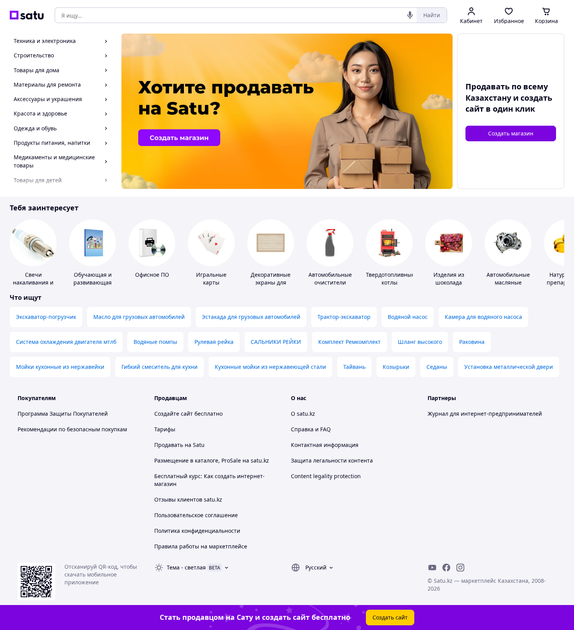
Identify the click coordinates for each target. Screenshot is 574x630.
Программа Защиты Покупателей (63, 413)
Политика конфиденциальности (197, 530)
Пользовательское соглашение (196, 515)
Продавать (168, 444)
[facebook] (446, 567)
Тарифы (164, 429)
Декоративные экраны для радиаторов (271, 282)
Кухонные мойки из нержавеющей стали (270, 366)
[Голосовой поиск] (410, 15)
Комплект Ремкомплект (349, 341)
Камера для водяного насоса (483, 316)
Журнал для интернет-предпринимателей (485, 413)
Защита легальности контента (332, 460)
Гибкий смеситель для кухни (159, 366)
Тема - (186, 567)
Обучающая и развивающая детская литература (92, 286)
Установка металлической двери (508, 366)
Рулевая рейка (214, 341)
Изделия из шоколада (448, 278)
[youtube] (432, 567)
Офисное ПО (152, 274)
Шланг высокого (420, 341)
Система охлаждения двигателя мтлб (66, 341)
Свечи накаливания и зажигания (33, 282)
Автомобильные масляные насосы (508, 282)
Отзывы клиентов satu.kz (188, 499)
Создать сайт (390, 617)
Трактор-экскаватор (344, 316)
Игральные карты (211, 278)
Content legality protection (326, 476)
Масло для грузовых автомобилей (139, 316)
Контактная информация (324, 444)
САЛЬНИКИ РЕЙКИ (276, 341)
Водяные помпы (155, 341)
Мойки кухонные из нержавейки (60, 366)
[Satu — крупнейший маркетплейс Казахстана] (27, 15)
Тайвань (354, 366)
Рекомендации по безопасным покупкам (72, 429)
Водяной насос (408, 316)
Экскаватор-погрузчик (46, 316)
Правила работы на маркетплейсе (200, 546)
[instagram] (460, 567)
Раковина (472, 341)
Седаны (436, 366)
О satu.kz (303, 413)
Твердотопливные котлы (390, 278)
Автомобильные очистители (330, 278)
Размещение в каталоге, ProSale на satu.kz (211, 460)
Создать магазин (510, 133)
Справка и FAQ (311, 429)
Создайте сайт (173, 413)
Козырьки (396, 366)
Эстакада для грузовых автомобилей (251, 316)
